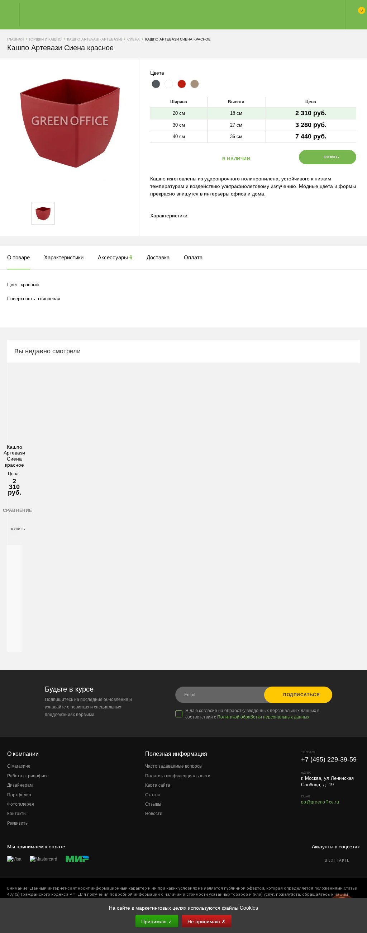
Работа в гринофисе (28, 775)
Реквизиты (18, 823)
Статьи (152, 794)
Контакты (17, 813)
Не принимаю (206, 921)
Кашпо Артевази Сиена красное (14, 456)
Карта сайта (157, 785)
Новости (153, 813)
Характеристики (168, 215)
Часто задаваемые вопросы (173, 766)
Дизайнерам (20, 785)
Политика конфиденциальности (177, 775)
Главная (177, 15)
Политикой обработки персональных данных (263, 717)
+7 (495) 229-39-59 (329, 759)
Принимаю (156, 921)
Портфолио (19, 794)
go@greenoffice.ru (320, 802)
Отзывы (153, 804)
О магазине (18, 766)
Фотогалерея (20, 804)
